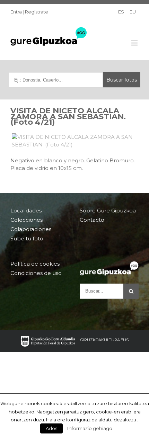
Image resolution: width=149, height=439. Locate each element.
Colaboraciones (30, 229)
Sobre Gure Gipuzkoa (108, 211)
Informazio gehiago (89, 428)
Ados (51, 428)
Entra (16, 12)
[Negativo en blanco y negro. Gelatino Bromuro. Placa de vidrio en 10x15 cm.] (74, 141)
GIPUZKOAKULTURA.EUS (104, 339)
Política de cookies (35, 264)
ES (121, 12)
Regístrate (36, 12)
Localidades (26, 211)
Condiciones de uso (36, 273)
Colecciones (26, 220)
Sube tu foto (26, 238)
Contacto (92, 220)
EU (133, 12)
